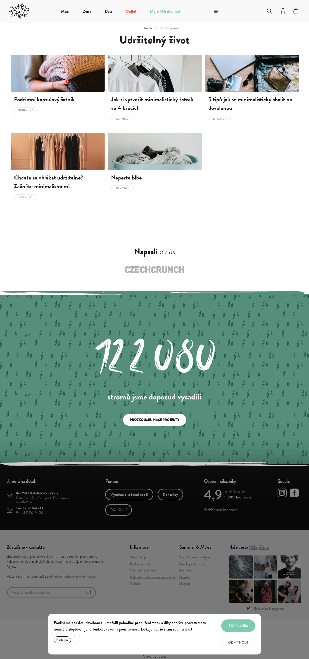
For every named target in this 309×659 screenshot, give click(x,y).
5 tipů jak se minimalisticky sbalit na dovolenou (250, 103)
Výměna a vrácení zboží (129, 494)
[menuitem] (65, 11)
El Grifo (184, 576)
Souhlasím (238, 625)
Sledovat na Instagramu (268, 608)
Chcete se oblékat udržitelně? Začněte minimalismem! (48, 182)
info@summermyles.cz (37, 493)
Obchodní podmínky (143, 570)
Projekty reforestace (192, 563)
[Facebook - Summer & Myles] (294, 494)
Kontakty (170, 494)
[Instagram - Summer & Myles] (282, 494)
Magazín (184, 583)
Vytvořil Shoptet (154, 656)
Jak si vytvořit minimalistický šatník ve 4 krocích (152, 103)
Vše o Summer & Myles (194, 557)
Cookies (135, 583)
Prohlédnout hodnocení (221, 509)
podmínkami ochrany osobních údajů (71, 576)
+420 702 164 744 (30, 508)
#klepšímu (259, 546)
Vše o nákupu (138, 557)
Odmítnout (238, 642)
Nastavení (62, 640)
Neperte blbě (126, 177)
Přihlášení (118, 510)
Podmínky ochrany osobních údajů (152, 576)
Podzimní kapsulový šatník (44, 99)
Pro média (186, 570)
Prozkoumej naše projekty (154, 419)
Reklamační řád (140, 563)
